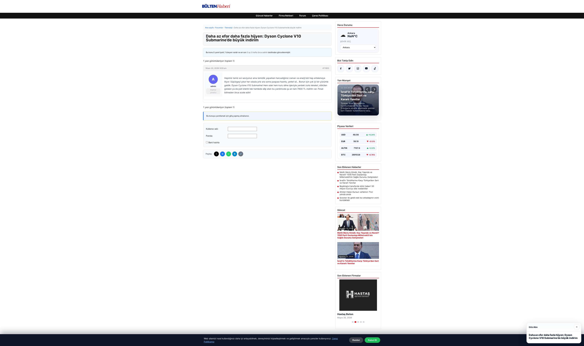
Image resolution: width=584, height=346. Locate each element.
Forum (302, 15)
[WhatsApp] (228, 153)
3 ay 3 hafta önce (254, 52)
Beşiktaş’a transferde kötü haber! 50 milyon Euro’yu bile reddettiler (357, 187)
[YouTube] (366, 68)
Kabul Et (372, 340)
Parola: (209, 135)
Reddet (356, 340)
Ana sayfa (209, 27)
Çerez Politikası (320, 15)
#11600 (326, 68)
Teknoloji (228, 27)
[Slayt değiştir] (353, 322)
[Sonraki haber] (374, 89)
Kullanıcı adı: (212, 128)
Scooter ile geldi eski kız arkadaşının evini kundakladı (359, 198)
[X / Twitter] (349, 68)
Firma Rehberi (286, 15)
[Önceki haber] (367, 89)
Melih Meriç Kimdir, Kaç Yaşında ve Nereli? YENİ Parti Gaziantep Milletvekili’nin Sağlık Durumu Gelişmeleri (359, 174)
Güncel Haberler (264, 15)
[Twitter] (216, 153)
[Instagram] (357, 68)
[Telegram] (234, 153)
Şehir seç (345, 41)
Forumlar (219, 27)
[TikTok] (374, 68)
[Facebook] (222, 153)
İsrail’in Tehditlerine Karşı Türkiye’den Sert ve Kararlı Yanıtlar (359, 181)
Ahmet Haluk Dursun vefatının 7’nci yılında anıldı (356, 193)
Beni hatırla (214, 142)
